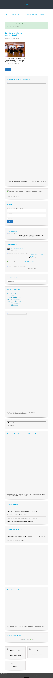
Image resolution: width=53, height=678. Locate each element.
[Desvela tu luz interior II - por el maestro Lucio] (16, 266)
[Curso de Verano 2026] (12, 233)
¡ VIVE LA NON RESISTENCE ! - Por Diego (18, 248)
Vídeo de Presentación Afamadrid (30, 14)
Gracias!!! (9, 533)
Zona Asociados (15, 14)
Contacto (42, 14)
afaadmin (17, 38)
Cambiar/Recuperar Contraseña (13, 196)
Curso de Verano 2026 (23, 234)
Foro (7, 14)
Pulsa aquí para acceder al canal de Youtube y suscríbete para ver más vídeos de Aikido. (25, 626)
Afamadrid (20, 11)
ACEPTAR (26, 677)
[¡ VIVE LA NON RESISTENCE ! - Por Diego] (8, 248)
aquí (16, 194)
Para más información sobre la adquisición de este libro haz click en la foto (22, 581)
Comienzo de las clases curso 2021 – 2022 (22, 507)
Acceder (10, 221)
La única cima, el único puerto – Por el (13, 34)
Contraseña (9, 213)
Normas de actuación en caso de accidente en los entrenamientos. (21, 412)
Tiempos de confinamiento (19, 521)
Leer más (8, 69)
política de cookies (32, 675)
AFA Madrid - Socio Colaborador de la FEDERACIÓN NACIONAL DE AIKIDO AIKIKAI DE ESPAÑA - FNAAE (15, 654)
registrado (30, 191)
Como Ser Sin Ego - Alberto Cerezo (29, 261)
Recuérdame (10, 218)
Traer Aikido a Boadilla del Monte (21, 511)
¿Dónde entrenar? (30, 11)
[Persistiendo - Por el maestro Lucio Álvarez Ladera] (17, 253)
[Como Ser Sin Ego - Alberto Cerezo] (14, 261)
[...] (33, 236)
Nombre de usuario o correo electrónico (15, 208)
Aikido (12, 11)
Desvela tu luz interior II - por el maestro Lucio (36, 267)
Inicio (7, 11)
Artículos (39, 11)
